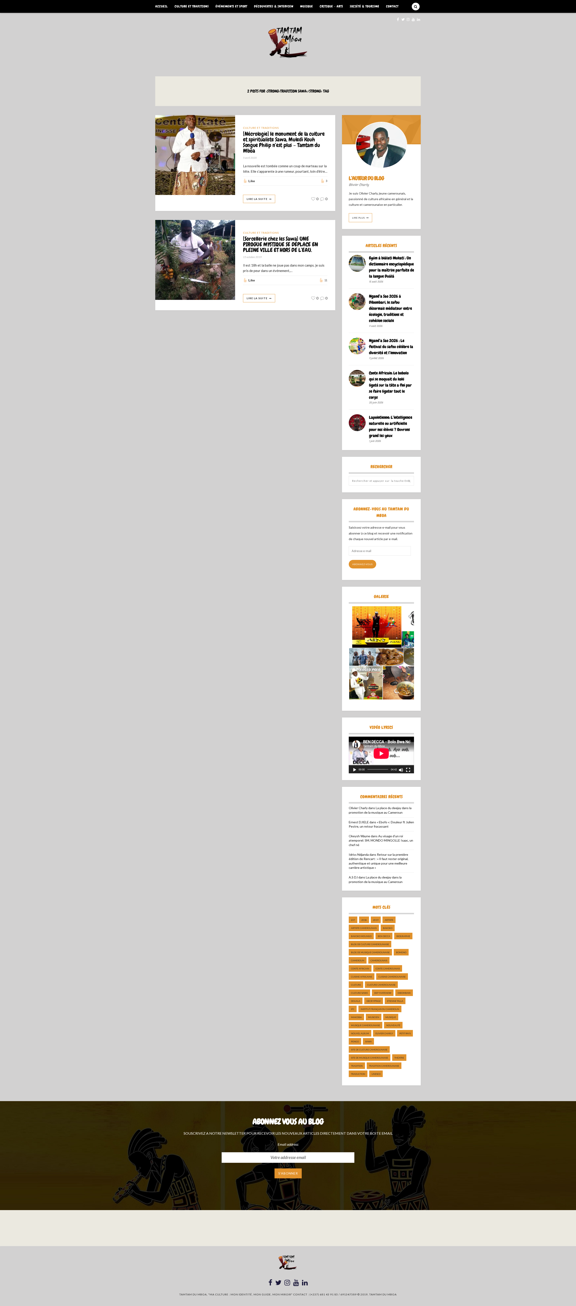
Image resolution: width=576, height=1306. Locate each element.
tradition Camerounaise (384, 1065)
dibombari (404, 992)
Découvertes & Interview (273, 6)
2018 (364, 920)
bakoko (387, 928)
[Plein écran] (408, 770)
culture (356, 984)
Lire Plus (358, 217)
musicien (373, 1017)
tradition (357, 1065)
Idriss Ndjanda (359, 854)
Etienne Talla (395, 1001)
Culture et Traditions (192, 6)
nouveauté (393, 1025)
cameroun (357, 960)
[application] (381, 755)
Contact (392, 6)
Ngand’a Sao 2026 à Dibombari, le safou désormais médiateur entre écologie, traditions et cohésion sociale (390, 308)
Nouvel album (360, 1033)
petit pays (405, 1033)
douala (355, 1001)
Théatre (399, 1057)
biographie (403, 936)
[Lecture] (354, 770)
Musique (306, 6)
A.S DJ (353, 877)
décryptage (374, 1001)
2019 (375, 920)
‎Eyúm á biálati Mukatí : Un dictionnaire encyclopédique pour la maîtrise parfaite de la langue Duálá (391, 267)
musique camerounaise (365, 1025)
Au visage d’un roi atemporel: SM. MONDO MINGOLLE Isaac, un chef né (381, 840)
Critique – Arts (331, 6)
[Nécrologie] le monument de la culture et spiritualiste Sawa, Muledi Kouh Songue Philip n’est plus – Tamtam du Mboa (284, 142)
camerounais (379, 960)
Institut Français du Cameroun (380, 1009)
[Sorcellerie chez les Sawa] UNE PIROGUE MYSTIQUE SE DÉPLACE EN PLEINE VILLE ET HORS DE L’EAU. (280, 244)
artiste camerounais (364, 928)
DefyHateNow (382, 992)
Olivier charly (384, 1033)
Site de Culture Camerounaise (369, 1049)
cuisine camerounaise (392, 976)
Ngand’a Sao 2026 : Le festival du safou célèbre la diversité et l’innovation (391, 346)
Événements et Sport (231, 6)
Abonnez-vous (362, 564)
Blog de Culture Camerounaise (370, 944)
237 (353, 920)
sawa (368, 1041)
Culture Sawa (359, 992)
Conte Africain (360, 968)
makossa (356, 1017)
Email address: (288, 1144)
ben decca (384, 936)
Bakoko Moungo (361, 936)
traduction (358, 1074)
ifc (352, 1009)
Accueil (161, 6)
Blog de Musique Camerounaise (370, 952)
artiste (389, 920)
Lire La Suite (257, 199)
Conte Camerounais (388, 968)
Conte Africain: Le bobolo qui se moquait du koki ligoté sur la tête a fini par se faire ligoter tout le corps (390, 385)
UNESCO (375, 1074)
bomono (401, 952)
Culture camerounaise (381, 984)
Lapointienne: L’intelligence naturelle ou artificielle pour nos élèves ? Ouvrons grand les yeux (390, 426)
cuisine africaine (361, 976)
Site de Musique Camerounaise (369, 1057)
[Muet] (401, 770)
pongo (355, 1041)
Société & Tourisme (364, 6)
